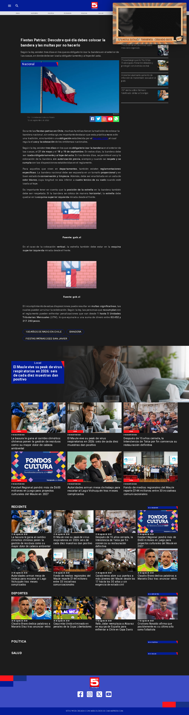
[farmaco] (163, 100)
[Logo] (94, 9)
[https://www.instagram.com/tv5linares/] (104, 119)
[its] (163, 85)
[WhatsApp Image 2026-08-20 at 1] (151, 432)
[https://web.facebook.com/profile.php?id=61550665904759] (80, 703)
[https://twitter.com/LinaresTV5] (99, 703)
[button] (43, 331)
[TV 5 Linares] (17, 9)
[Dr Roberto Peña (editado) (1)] (94, 432)
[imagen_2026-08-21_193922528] (38, 432)
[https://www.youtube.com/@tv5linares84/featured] (110, 119)
